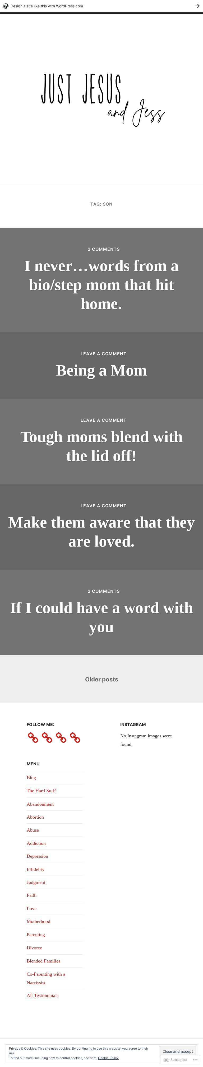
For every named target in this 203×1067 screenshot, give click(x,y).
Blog (31, 777)
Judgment (36, 882)
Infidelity (35, 869)
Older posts (101, 679)
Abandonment (40, 804)
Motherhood (38, 921)
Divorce (34, 947)
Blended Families (43, 961)
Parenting (36, 934)
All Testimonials (42, 995)
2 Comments (104, 249)
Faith (31, 895)
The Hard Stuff (41, 790)
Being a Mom (101, 370)
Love (31, 908)
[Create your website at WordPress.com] (101, 6)
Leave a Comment (104, 353)
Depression (37, 856)
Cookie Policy (108, 1058)
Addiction (36, 843)
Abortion (35, 817)
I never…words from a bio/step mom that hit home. (101, 284)
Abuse (33, 830)
